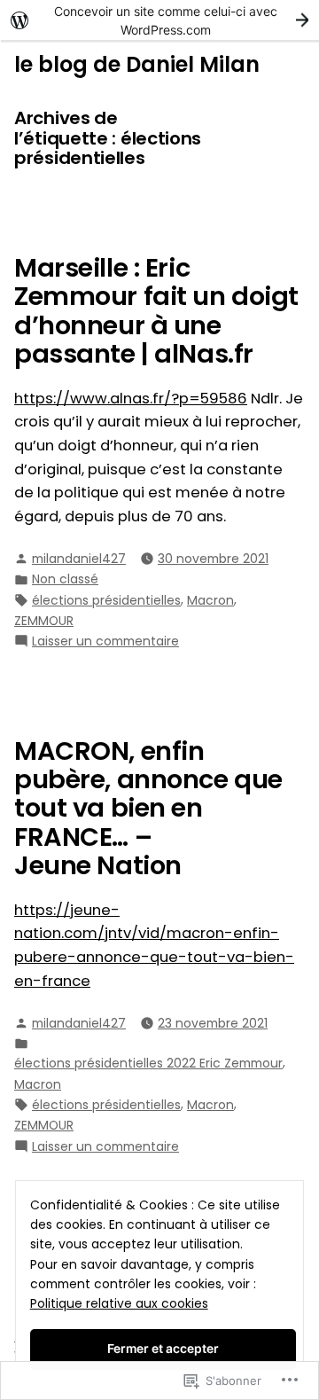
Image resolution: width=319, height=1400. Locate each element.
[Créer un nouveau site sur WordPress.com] (159, 20)
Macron (210, 600)
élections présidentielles (106, 600)
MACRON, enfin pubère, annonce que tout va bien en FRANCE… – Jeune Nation (148, 808)
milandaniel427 (79, 558)
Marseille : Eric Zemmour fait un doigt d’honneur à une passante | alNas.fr (156, 311)
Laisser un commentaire (105, 641)
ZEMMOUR (44, 621)
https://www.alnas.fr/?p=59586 (130, 398)
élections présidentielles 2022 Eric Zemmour (148, 1063)
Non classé (65, 579)
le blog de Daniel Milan (137, 64)
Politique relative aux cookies (119, 1303)
